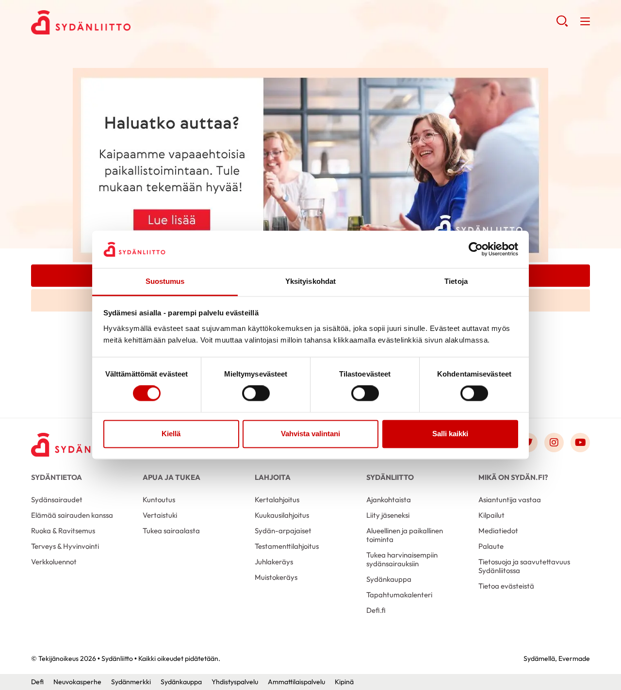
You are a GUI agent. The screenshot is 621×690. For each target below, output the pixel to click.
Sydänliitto (390, 477)
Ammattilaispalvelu (296, 681)
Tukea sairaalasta (171, 530)
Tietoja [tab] (456, 281)
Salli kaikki (450, 433)
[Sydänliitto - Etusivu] (79, 445)
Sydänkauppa (388, 579)
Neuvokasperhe (77, 681)
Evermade (574, 658)
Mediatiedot (498, 530)
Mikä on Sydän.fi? (513, 477)
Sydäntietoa (56, 477)
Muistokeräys (276, 577)
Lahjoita (273, 477)
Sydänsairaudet (56, 499)
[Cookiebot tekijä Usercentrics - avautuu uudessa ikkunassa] (475, 249)
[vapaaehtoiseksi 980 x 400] (310, 164)
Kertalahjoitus (277, 499)
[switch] (256, 393)
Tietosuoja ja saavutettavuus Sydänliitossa (524, 566)
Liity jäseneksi (387, 515)
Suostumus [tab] (165, 281)
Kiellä (171, 433)
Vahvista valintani (310, 433)
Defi (37, 681)
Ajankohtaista (388, 499)
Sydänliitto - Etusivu (108, 22)
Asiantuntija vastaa (509, 499)
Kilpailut (491, 515)
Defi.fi (376, 610)
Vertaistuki (160, 515)
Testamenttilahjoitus (287, 546)
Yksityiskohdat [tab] (310, 281)
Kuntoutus (159, 499)
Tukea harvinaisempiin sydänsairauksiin (402, 559)
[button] (562, 24)
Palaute (491, 546)
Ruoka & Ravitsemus (63, 530)
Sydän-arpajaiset (283, 530)
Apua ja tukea (171, 477)
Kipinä (344, 681)
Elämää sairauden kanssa (72, 515)
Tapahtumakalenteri (399, 594)
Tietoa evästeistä (506, 586)
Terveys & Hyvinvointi (65, 546)
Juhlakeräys (274, 561)
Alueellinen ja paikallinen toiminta (404, 535)
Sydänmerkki (131, 681)
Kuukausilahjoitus (282, 515)
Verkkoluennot (54, 561)
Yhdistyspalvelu (235, 681)
